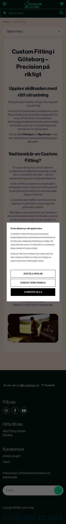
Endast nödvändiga (33, 282)
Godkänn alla (33, 292)
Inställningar (33, 273)
